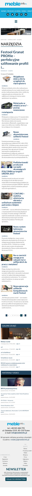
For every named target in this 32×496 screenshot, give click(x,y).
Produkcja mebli (14, 11)
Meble (24, 11)
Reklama (5, 463)
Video (25, 463)
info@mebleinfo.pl (19, 433)
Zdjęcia (25, 461)
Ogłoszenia (26, 459)
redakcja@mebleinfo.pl (19, 439)
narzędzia (19, 39)
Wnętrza (25, 455)
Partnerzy (5, 461)
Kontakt (5, 465)
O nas (5, 457)
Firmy (25, 457)
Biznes (3, 11)
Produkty (25, 465)
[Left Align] (16, 21)
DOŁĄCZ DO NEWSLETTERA (16, 479)
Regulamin (5, 459)
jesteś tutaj (3, 39)
